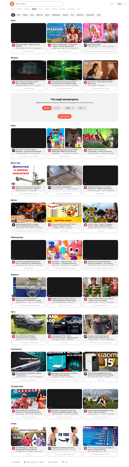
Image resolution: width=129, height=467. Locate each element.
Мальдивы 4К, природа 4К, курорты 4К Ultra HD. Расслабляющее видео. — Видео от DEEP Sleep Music (64, 411)
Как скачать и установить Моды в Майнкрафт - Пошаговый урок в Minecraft (28, 150)
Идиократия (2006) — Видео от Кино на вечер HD (28, 45)
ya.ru (66, 462)
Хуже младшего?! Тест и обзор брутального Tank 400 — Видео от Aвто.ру (65, 336)
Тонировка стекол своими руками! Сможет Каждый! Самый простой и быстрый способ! (98, 336)
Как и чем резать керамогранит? (62, 187)
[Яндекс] (12, 4)
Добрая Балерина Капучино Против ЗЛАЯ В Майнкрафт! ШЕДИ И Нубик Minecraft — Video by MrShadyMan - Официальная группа (65, 150)
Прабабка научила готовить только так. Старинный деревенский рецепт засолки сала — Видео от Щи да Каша (64, 299)
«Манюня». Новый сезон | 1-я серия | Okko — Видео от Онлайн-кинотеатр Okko (65, 45)
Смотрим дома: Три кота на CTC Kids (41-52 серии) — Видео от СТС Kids (64, 225)
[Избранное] (112, 4)
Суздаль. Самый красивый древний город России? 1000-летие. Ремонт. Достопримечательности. (100, 411)
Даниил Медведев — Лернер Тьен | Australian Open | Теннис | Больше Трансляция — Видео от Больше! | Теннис (28, 448)
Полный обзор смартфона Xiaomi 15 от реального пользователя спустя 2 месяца (100, 374)
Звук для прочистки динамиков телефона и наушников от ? (28, 374)
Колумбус (17, 462)
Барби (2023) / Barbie (94, 44)
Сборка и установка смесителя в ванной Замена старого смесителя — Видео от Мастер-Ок (28, 187)
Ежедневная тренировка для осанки (63, 447)
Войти (119, 4)
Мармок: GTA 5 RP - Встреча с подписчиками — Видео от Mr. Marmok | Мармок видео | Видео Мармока (100, 150)
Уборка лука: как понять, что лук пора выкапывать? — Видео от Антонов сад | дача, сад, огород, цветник (100, 187)
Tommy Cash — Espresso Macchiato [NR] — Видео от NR (101, 82)
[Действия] (44, 45)
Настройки (54, 462)
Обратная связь (32, 462)
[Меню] (125, 4)
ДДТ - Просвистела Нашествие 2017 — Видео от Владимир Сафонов (28, 82)
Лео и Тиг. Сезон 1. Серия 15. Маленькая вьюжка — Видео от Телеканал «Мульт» (100, 225)
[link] (28, 38)
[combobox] (38, 3)
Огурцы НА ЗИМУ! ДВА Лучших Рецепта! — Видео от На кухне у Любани (100, 299)
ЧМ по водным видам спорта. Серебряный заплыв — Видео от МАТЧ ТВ (101, 448)
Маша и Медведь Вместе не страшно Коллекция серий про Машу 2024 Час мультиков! (27, 225)
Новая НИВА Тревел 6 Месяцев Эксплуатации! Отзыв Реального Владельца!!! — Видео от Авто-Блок (27, 336)
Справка (41, 462)
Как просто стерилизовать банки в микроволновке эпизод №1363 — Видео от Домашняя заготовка (28, 299)
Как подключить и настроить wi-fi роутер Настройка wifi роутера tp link (64, 374)
